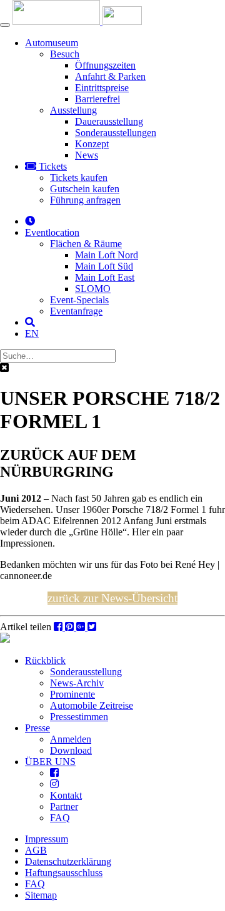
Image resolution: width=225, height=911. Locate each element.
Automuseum (51, 42)
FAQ (60, 817)
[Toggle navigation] (5, 25)
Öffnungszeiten (105, 65)
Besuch (64, 54)
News (86, 155)
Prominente (72, 694)
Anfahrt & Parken (110, 76)
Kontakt (66, 795)
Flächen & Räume (86, 243)
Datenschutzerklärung (68, 861)
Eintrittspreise (102, 87)
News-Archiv (77, 683)
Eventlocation (52, 232)
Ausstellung (73, 110)
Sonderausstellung (86, 671)
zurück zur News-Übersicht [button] (113, 598)
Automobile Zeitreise (91, 705)
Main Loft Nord (106, 255)
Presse (37, 728)
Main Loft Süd (104, 266)
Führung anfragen (85, 200)
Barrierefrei (97, 99)
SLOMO (93, 288)
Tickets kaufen (79, 177)
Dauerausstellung (109, 121)
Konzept (92, 144)
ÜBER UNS (50, 761)
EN (32, 333)
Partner (64, 806)
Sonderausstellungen (115, 132)
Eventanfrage (76, 311)
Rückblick (45, 660)
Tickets (51, 166)
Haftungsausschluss (63, 872)
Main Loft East (104, 277)
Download (71, 750)
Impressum (46, 839)
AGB (36, 850)
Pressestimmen (79, 716)
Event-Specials (79, 300)
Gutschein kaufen (84, 188)
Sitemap (41, 895)
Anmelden (70, 739)
